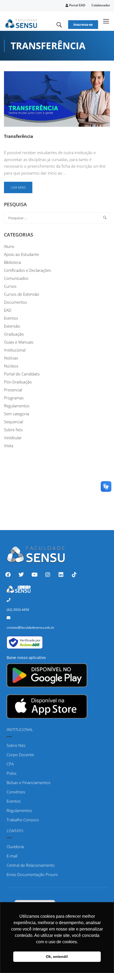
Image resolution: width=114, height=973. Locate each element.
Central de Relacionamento (31, 865)
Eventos (11, 318)
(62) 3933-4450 (18, 609)
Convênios (16, 791)
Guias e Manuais (18, 342)
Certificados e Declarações (27, 270)
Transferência (18, 136)
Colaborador (100, 5)
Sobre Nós (13, 429)
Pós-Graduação (18, 381)
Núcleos (11, 366)
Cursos (10, 286)
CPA (10, 764)
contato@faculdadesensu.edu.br (30, 627)
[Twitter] (21, 574)
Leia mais (21, 186)
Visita (8, 445)
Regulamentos (16, 405)
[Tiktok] (74, 574)
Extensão (12, 326)
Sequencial (13, 421)
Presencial (13, 389)
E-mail (12, 855)
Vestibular (13, 437)
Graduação (14, 334)
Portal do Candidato (22, 373)
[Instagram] (47, 574)
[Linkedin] (61, 574)
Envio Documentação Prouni (32, 874)
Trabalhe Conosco (23, 819)
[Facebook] (8, 574)
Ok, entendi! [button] (57, 956)
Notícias (11, 358)
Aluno (9, 246)
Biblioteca (12, 262)
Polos (11, 773)
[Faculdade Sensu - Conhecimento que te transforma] (21, 22)
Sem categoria (16, 413)
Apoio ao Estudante (21, 254)
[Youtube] (34, 574)
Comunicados (16, 278)
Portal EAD (76, 5)
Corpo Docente (20, 754)
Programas (14, 397)
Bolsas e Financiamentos (28, 782)
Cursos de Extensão (21, 294)
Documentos (15, 302)
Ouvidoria (15, 846)
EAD (7, 310)
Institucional (14, 350)
